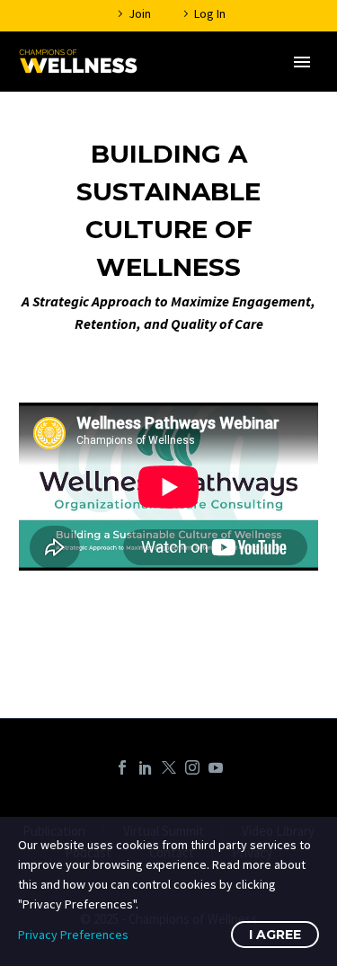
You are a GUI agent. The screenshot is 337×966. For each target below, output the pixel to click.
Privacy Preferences (73, 934)
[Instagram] (192, 767)
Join (140, 13)
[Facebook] (122, 767)
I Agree (275, 934)
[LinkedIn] (145, 767)
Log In (210, 13)
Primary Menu (302, 62)
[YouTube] (215, 767)
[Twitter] (169, 767)
